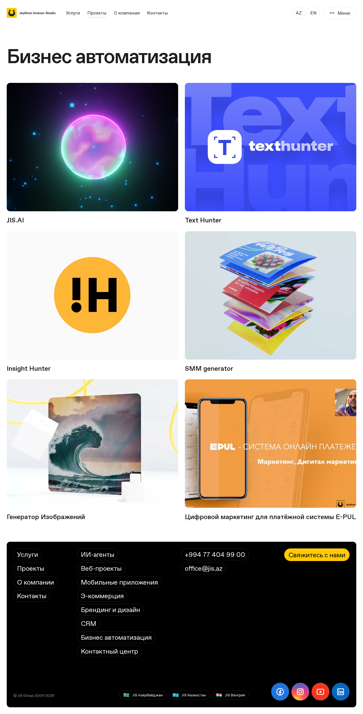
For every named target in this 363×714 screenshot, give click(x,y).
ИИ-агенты (97, 554)
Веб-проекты (101, 568)
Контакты (157, 13)
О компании (127, 13)
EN (313, 13)
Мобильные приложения (119, 582)
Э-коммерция (102, 595)
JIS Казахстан (194, 695)
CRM (88, 623)
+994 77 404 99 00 (215, 554)
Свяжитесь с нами (316, 554)
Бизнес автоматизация (116, 637)
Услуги (73, 13)
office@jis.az (203, 568)
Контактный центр (109, 651)
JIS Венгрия (235, 695)
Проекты (96, 13)
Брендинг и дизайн (110, 609)
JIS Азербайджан (147, 695)
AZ (299, 13)
